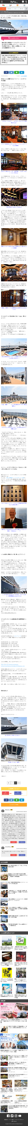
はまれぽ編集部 (24, 76)
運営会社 (6, 1119)
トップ (3, 8)
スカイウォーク (17, 636)
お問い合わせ (14, 1121)
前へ (9, 782)
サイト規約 (11, 1119)
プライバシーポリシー (19, 1119)
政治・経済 (9, 8)
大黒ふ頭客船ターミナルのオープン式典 (15, 477)
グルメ (15, 8)
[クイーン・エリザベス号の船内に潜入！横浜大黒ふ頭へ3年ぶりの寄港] (21, 72)
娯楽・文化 (21, 8)
